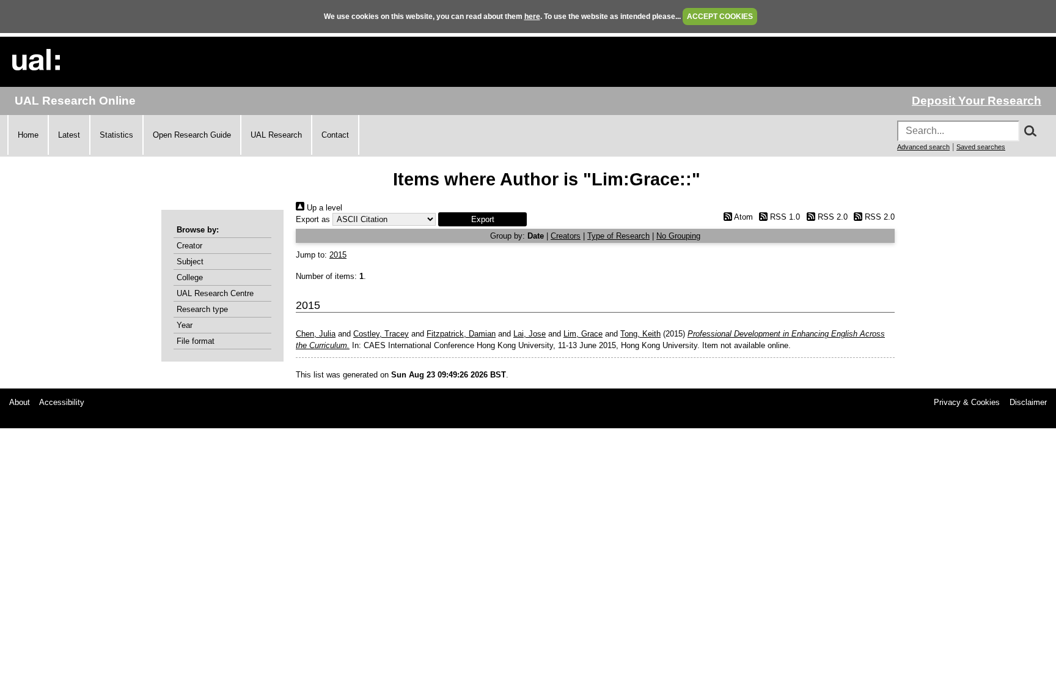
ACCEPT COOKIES (720, 16)
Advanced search (923, 147)
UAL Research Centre (215, 293)
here (532, 16)
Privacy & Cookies (967, 402)
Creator (189, 245)
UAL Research (276, 134)
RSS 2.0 (831, 216)
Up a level (323, 207)
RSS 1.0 (784, 216)
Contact (335, 134)
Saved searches (980, 147)
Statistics (116, 134)
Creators (566, 235)
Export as (313, 219)
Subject (190, 261)
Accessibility (61, 402)
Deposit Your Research (976, 100)
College (190, 277)
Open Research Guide (192, 134)
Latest (69, 134)
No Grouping (678, 235)
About (19, 402)
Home (28, 134)
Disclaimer (1028, 402)
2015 (337, 254)
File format (196, 341)
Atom (742, 216)
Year (185, 325)
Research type (202, 309)
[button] (482, 219)
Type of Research (618, 235)
